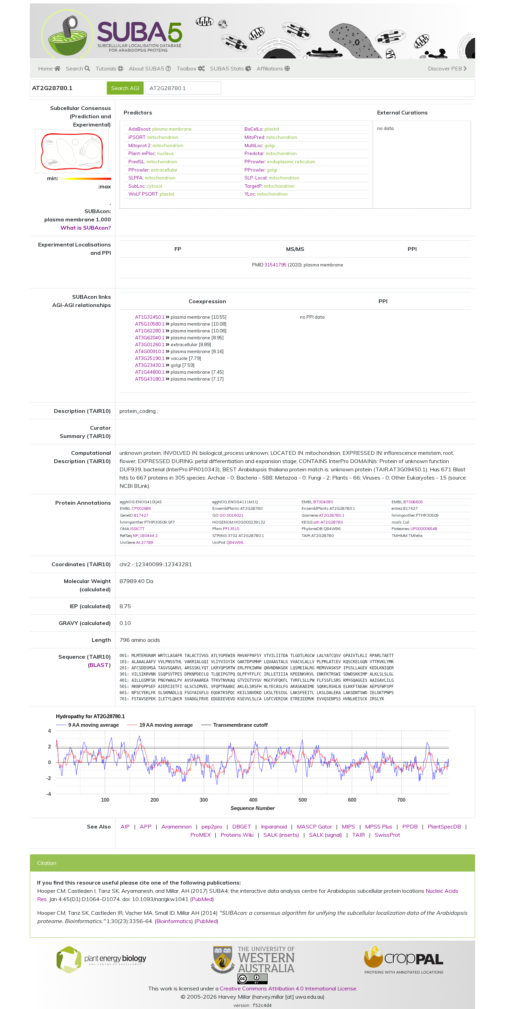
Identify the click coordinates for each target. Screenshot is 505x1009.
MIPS (348, 826)
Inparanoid (274, 826)
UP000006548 (424, 528)
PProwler (255, 161)
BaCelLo (253, 129)
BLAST (99, 664)
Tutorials (107, 68)
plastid (272, 129)
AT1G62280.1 (150, 330)
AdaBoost (139, 129)
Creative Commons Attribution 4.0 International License (288, 988)
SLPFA (135, 177)
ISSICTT (137, 528)
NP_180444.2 (145, 535)
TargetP (253, 186)
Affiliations (270, 68)
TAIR (358, 834)
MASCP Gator (314, 826)
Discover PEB (445, 68)
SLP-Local (256, 177)
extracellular (164, 170)
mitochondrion (162, 137)
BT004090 (323, 502)
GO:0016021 (232, 515)
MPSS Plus (378, 826)
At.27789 (144, 542)
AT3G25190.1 (150, 358)
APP (146, 826)
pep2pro (212, 826)
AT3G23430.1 (150, 365)
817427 (141, 515)
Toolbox (187, 68)
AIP (125, 826)
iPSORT (136, 137)
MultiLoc (253, 145)
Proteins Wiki (237, 834)
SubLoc (136, 186)
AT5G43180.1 (150, 379)
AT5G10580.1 (150, 324)
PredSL (136, 161)
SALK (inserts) (281, 834)
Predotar (254, 153)
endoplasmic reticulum (291, 161)
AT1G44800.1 (150, 372)
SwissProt (387, 834)
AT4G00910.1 (150, 351)
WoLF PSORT (143, 194)
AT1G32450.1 (150, 317)
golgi (270, 145)
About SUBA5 (147, 68)
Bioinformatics (173, 921)
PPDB (410, 826)
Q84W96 (234, 542)
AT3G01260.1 (150, 344)
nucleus (165, 153)
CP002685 (141, 508)
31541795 (276, 264)
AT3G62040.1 (150, 337)
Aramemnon (176, 826)
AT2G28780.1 (332, 515)
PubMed (202, 899)
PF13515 (231, 528)
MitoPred (254, 137)
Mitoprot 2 (139, 145)
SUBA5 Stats (227, 68)
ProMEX (200, 834)
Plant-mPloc (141, 153)
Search (75, 68)
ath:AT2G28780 (328, 522)
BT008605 (413, 502)
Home (46, 68)
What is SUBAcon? (85, 227)
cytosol (154, 186)
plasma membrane (172, 129)
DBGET (241, 826)
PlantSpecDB (444, 826)
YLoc (250, 194)
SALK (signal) (325, 834)
